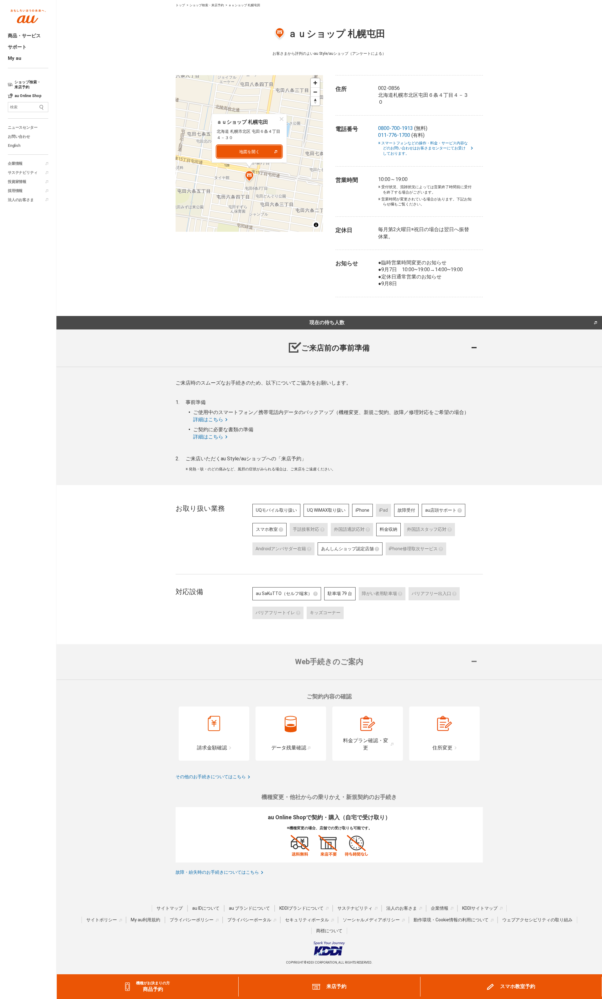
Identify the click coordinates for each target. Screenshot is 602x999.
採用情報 (15, 191)
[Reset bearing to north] (315, 101)
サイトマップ (169, 908)
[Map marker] (249, 177)
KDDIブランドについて (301, 908)
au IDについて (205, 908)
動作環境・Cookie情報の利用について (451, 919)
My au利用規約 (145, 919)
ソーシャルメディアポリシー (371, 919)
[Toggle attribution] (316, 225)
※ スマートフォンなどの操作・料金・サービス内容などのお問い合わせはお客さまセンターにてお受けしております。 (425, 148)
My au (14, 58)
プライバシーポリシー (192, 919)
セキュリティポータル (307, 919)
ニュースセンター (22, 127)
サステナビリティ (22, 172)
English (14, 145)
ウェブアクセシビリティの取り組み (537, 919)
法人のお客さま (21, 200)
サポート (17, 47)
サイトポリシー (101, 919)
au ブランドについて (249, 908)
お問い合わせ (19, 136)
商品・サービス (24, 36)
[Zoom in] (315, 82)
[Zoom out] (315, 91)
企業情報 (15, 163)
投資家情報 (17, 181)
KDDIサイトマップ (480, 908)
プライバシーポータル (249, 919)
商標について (329, 930)
